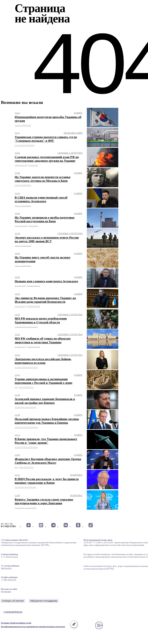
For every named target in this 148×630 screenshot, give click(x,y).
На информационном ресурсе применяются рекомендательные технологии (33, 626)
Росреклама (6, 591)
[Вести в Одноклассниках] (78, 525)
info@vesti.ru (6, 568)
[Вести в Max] (41, 525)
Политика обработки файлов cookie (16, 623)
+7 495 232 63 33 (8, 580)
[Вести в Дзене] (28, 525)
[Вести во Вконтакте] (66, 525)
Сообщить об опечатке (13, 601)
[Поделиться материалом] (74, 624)
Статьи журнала (12, 612)
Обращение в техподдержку (43, 601)
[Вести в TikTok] (90, 525)
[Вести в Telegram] (53, 525)
